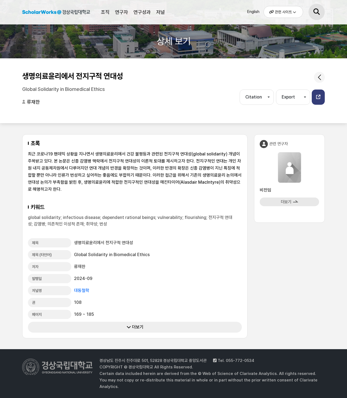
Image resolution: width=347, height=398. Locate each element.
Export (288, 97)
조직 (105, 12)
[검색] (317, 12)
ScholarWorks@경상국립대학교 (56, 13)
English (253, 11)
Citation (253, 97)
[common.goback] (319, 77)
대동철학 (81, 290)
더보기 (137, 327)
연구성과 (142, 12)
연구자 (121, 12)
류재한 (33, 102)
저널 (160, 12)
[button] (318, 97)
